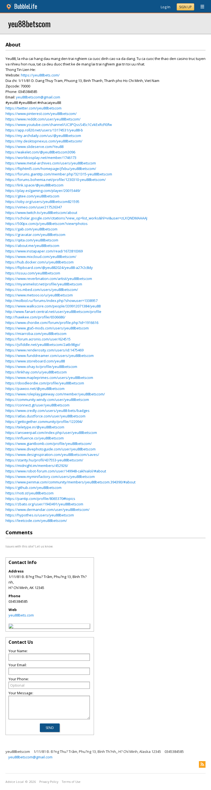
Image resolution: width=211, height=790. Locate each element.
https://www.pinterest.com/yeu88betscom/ (41, 113)
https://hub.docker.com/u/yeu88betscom (39, 262)
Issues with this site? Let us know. (29, 546)
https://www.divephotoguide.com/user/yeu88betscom (50, 449)
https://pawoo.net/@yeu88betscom (35, 388)
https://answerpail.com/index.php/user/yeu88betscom (51, 432)
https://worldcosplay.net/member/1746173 (40, 157)
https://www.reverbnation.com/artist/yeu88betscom (48, 278)
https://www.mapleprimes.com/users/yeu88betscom (49, 377)
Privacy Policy (48, 782)
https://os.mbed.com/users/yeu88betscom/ (41, 289)
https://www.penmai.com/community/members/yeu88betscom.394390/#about (70, 482)
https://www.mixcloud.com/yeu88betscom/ (40, 256)
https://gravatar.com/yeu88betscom (35, 234)
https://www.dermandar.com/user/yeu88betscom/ (47, 509)
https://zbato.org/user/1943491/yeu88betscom (44, 504)
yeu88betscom (29, 23)
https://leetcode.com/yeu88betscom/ (36, 520)
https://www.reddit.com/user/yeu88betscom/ (42, 119)
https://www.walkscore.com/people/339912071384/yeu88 (53, 306)
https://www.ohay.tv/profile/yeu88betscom (41, 366)
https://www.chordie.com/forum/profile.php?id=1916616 (51, 322)
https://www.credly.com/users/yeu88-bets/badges (47, 410)
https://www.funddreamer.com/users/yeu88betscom (49, 355)
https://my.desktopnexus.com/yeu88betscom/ (43, 141)
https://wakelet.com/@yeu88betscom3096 (40, 152)
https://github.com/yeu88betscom (33, 487)
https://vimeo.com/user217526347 (33, 207)
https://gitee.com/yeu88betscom (32, 196)
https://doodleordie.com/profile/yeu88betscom (44, 383)
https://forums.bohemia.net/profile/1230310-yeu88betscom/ (55, 179)
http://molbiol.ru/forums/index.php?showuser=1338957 (51, 300)
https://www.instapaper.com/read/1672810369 (44, 251)
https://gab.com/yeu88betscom (31, 229)
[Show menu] (200, 6)
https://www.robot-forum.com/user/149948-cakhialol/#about (55, 471)
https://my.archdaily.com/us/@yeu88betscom (43, 135)
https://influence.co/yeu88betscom (34, 438)
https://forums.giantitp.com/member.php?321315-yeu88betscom (58, 174)
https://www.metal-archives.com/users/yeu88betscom (50, 163)
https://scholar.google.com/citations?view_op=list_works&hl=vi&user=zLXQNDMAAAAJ (76, 218)
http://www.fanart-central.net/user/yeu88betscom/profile (53, 311)
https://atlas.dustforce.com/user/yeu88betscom (45, 416)
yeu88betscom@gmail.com (38, 97)
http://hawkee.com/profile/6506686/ (35, 317)
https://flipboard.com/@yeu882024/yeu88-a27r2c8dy (49, 267)
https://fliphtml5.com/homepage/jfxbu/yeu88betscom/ (50, 168)
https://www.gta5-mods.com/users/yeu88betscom (47, 328)
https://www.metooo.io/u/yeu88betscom (39, 295)
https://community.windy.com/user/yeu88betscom (47, 399)
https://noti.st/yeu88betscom (29, 493)
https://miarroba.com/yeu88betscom (35, 333)
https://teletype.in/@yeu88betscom (34, 427)
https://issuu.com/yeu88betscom (32, 273)
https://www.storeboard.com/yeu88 (35, 361)
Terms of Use (71, 782)
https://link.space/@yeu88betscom (34, 185)
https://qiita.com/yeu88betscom (31, 240)
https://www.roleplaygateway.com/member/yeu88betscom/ (55, 394)
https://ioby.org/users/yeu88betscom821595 (42, 201)
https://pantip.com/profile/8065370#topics (40, 498)
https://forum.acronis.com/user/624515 (38, 339)
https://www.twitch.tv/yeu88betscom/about (41, 212)
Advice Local (14, 782)
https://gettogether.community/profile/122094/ (44, 421)
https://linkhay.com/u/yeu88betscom (36, 372)
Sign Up (185, 7)
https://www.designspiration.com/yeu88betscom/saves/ (52, 454)
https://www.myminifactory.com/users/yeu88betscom (50, 476)
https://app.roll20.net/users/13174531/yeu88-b (44, 130)
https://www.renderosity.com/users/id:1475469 (44, 350)
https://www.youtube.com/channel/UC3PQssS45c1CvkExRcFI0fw (58, 124)
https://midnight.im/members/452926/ (36, 465)
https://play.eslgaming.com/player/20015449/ (42, 190)
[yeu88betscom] (11, 626)
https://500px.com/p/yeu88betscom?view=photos (46, 223)
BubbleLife (25, 6)
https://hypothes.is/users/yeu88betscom (39, 515)
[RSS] (202, 764)
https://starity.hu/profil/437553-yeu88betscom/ (44, 460)
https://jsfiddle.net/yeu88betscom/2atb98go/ (42, 344)
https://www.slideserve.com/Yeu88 (34, 146)
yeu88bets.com (21, 615)
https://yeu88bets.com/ (40, 75)
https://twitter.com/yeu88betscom (33, 108)
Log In (165, 6)
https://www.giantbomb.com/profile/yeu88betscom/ (48, 443)
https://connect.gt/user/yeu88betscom (37, 405)
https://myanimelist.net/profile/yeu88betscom (43, 284)
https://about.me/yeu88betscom (32, 245)
